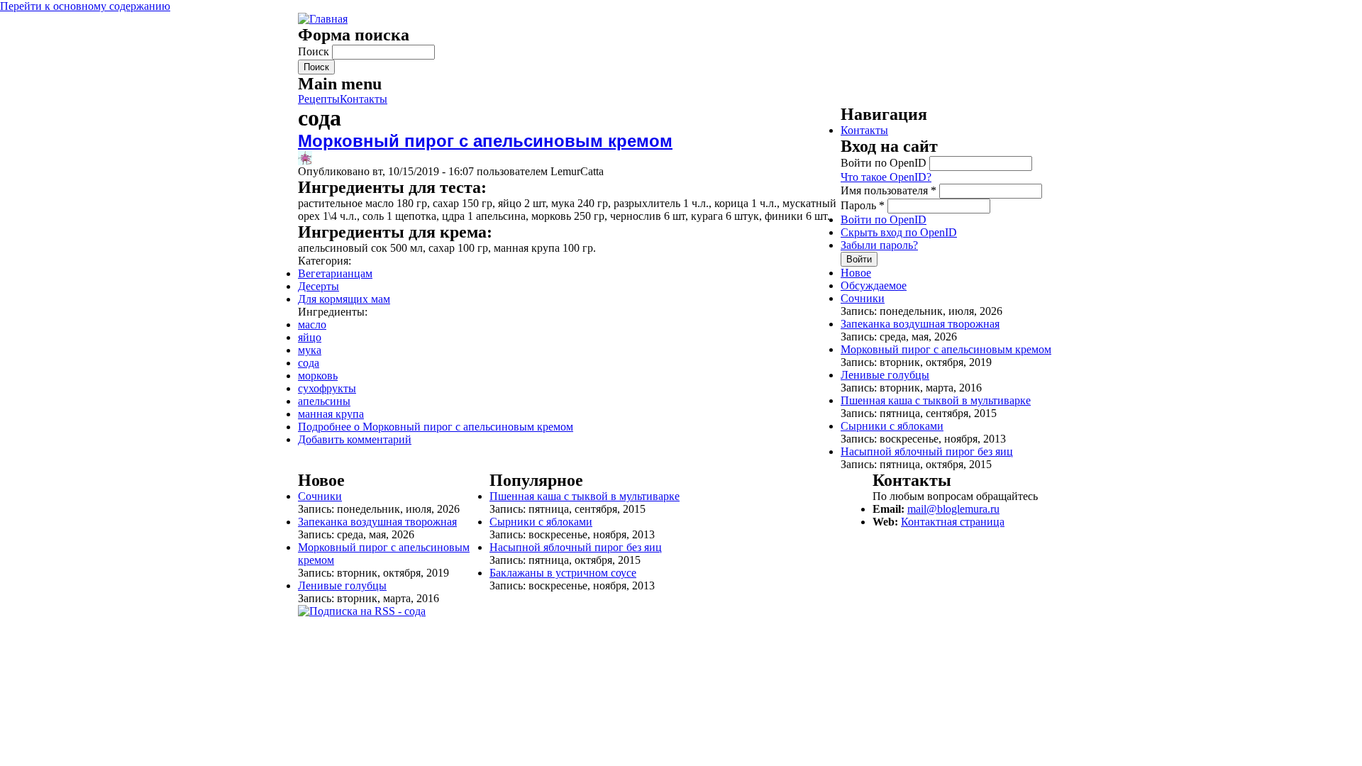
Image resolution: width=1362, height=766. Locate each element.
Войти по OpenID (885, 163)
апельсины (324, 401)
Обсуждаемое (874, 285)
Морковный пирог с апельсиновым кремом (485, 140)
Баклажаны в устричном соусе (562, 573)
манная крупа (331, 414)
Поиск (315, 51)
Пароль (863, 205)
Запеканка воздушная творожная (920, 324)
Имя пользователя (888, 190)
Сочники (863, 298)
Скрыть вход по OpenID (899, 232)
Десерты (318, 286)
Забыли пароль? (879, 245)
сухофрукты (327, 388)
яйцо (309, 337)
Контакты (363, 99)
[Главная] (323, 19)
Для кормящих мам (344, 299)
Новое (856, 273)
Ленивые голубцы (885, 375)
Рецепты (319, 99)
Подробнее (435, 427)
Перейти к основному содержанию (85, 6)
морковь (318, 376)
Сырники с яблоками (892, 426)
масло (312, 324)
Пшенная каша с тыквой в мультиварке (936, 400)
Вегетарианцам (335, 273)
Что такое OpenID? (886, 177)
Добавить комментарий (354, 439)
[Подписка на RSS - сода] (362, 611)
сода (308, 363)
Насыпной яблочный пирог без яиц (927, 451)
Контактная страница (952, 522)
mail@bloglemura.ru (953, 509)
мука (309, 350)
